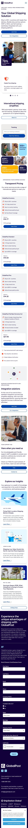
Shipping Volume (7, 727)
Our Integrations (14, 36)
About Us (14, 117)
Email (4, 681)
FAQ (14, 468)
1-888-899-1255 (5, 781)
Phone (4, 689)
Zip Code (5, 720)
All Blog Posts (14, 607)
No (5, 708)
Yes (5, 706)
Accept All (14, 819)
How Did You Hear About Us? (10, 735)
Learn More (14, 226)
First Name (6, 666)
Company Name (7, 696)
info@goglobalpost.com (8, 792)
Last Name (6, 674)
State (4, 712)
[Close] (25, 810)
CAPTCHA (5, 743)
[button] (10, 95)
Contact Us (14, 472)
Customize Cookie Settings (14, 823)
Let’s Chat (14, 32)
